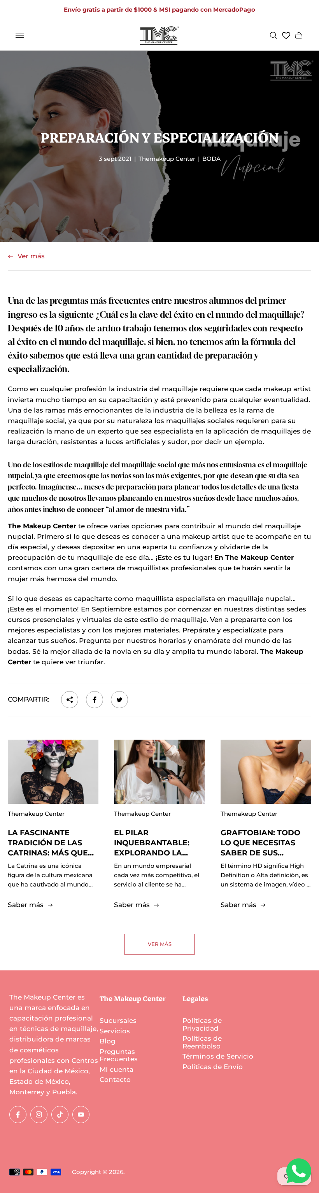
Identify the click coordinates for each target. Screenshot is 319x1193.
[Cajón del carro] (298, 35)
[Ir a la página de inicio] (159, 35)
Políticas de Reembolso (202, 1042)
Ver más (31, 256)
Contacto (115, 1079)
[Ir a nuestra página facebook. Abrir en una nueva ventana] (17, 1114)
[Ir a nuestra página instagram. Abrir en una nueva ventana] (38, 1114)
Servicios (115, 1031)
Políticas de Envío (212, 1067)
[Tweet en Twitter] (119, 699)
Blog (108, 1041)
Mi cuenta (116, 1069)
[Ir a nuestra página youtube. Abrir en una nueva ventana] (80, 1114)
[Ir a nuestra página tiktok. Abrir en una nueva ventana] (59, 1114)
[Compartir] (69, 699)
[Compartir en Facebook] (94, 699)
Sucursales (118, 1020)
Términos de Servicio (217, 1056)
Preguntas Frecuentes (119, 1055)
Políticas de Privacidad (202, 1024)
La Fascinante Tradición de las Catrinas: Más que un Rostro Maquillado (48, 853)
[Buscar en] (273, 35)
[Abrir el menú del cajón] (19, 35)
